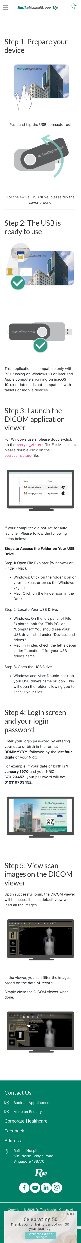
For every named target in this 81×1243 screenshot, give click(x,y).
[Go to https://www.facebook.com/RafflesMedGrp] (23, 1188)
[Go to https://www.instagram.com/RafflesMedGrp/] (55, 1188)
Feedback (14, 1130)
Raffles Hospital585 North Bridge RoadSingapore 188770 (33, 1156)
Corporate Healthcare (25, 1121)
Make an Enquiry (28, 1111)
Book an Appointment (32, 1102)
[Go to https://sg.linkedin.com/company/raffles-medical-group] (45, 1188)
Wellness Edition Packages (40, 1235)
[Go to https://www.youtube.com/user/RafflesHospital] (34, 1188)
